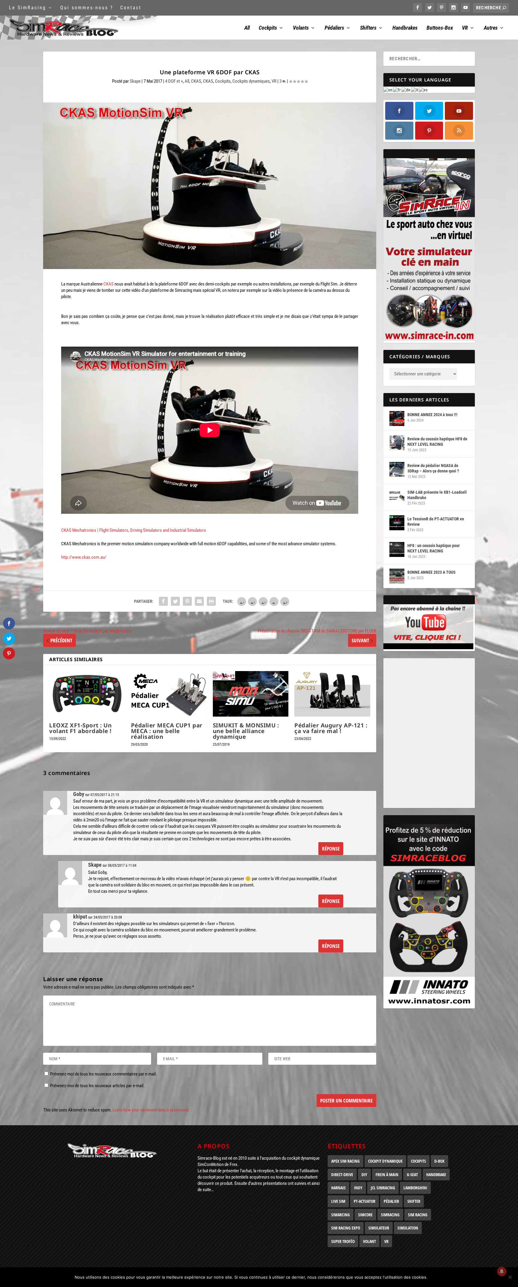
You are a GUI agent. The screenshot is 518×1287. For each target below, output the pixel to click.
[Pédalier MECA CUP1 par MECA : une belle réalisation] (169, 694)
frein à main (387, 1174)
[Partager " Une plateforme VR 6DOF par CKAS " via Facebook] (163, 601)
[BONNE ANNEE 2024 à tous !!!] (396, 418)
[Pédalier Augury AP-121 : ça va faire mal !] (332, 694)
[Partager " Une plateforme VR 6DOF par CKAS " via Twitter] (175, 601)
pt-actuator (364, 1201)
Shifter (413, 1201)
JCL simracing (383, 1188)
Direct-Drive (342, 1174)
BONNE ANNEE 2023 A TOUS (431, 572)
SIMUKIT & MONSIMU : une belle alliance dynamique (246, 731)
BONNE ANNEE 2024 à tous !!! (432, 414)
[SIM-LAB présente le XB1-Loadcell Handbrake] (396, 496)
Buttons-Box (440, 28)
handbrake (436, 1174)
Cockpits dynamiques (251, 81)
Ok (437, 1277)
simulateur (378, 1228)
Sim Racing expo (345, 1228)
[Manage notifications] (502, 1271)
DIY (364, 1174)
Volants (301, 28)
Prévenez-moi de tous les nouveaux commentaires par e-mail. (103, 1074)
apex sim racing (345, 1161)
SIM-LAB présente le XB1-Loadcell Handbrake (437, 495)
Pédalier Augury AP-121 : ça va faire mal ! (330, 728)
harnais (338, 1188)
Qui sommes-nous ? (86, 7)
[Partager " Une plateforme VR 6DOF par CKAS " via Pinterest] (187, 601)
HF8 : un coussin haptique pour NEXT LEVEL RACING (433, 548)
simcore (365, 1214)
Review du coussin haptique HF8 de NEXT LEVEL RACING (437, 441)
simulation (407, 1228)
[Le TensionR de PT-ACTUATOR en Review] (396, 522)
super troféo (343, 1241)
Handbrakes (405, 28)
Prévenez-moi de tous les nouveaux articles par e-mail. (97, 1085)
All (247, 28)
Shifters (368, 28)
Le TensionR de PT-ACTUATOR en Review (435, 521)
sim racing (417, 1214)
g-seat (412, 1174)
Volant (369, 1241)
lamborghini (415, 1188)
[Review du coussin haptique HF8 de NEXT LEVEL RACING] (396, 442)
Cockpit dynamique (385, 1161)
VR (465, 28)
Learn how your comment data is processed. (151, 1110)
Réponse (331, 848)
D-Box (439, 1161)
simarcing (340, 1214)
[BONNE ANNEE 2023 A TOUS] (396, 576)
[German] (406, 89)
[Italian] (415, 89)
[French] (397, 89)
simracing (390, 1214)
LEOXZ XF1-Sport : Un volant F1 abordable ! (80, 728)
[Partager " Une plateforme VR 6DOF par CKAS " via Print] (211, 601)
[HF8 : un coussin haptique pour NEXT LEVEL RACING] (396, 549)
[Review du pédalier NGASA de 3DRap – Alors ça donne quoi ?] (396, 469)
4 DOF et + (174, 81)
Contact (130, 7)
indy (358, 1188)
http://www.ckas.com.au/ (83, 557)
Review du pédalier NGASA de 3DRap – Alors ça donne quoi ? (433, 468)
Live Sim (338, 1201)
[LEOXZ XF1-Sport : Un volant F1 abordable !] (87, 694)
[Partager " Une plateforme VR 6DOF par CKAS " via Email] (199, 601)
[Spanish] (423, 89)
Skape (135, 81)
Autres (491, 28)
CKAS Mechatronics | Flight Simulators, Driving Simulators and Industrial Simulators (133, 530)
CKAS (196, 81)
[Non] (510, 1277)
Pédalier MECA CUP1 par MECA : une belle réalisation (167, 731)
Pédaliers (334, 28)
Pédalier (391, 1201)
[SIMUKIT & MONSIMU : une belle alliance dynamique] (251, 694)
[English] (388, 89)
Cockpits (268, 28)
